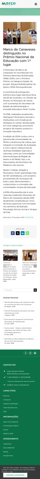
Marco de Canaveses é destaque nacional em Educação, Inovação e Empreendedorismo (29, 267)
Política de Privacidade (21, 472)
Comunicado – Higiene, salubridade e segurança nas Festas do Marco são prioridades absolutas (18, 330)
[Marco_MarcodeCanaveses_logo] (9, 3)
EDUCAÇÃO (29, 217)
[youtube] (35, 353)
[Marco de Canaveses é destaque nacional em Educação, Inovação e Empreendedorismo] (29, 255)
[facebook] (25, 353)
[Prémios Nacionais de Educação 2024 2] (20, 33)
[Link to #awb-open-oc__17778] (36, 4)
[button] (4, 266)
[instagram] (30, 353)
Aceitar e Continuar (15, 475)
